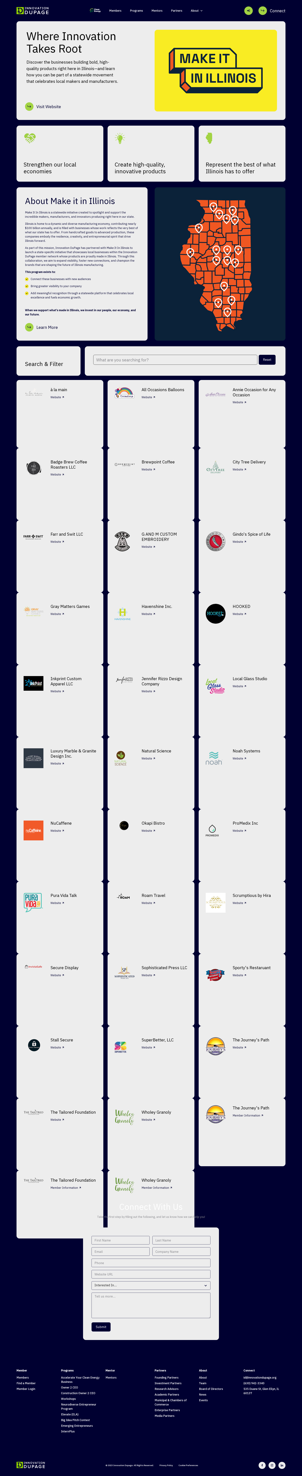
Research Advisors (167, 1389)
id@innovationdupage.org (260, 1377)
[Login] (248, 10)
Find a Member (26, 1383)
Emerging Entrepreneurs (77, 1426)
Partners (176, 10)
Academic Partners (167, 1394)
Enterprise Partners (167, 1410)
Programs (136, 10)
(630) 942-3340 (253, 1383)
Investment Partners (168, 1383)
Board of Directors (211, 1389)
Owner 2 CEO (69, 1387)
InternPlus (68, 1431)
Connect (249, 1370)
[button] (197, 10)
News (202, 1394)
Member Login (26, 1389)
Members (115, 10)
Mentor (110, 1370)
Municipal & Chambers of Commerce (171, 1402)
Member (22, 1370)
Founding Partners (167, 1377)
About (203, 1370)
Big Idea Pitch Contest (75, 1420)
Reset (267, 359)
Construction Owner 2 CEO (78, 1393)
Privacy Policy (166, 1465)
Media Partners (164, 1416)
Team (202, 1383)
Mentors (156, 10)
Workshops (68, 1399)
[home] (33, 10)
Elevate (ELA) (69, 1414)
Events (203, 1400)
